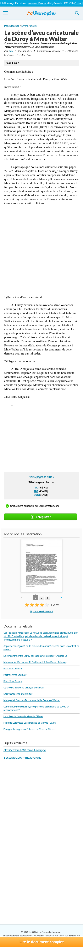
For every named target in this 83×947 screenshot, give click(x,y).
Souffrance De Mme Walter (17, 694)
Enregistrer (43, 517)
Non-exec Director (37, 3)
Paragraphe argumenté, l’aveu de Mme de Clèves (29, 729)
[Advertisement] (41, 250)
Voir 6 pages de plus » (41, 477)
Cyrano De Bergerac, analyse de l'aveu (23, 687)
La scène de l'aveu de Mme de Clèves (23, 716)
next (61, 597)
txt (36, 487)
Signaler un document (41, 611)
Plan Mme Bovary (12, 668)
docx (37, 494)
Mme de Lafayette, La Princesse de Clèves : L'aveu (29, 722)
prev (22, 597)
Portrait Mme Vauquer (14, 675)
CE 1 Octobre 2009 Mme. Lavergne (24, 750)
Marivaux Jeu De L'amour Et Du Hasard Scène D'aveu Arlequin (34, 662)
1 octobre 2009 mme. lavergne (22, 757)
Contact (78, 3)
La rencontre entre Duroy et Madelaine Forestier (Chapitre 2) (35, 655)
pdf (36, 491)
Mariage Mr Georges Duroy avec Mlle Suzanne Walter (31, 700)
